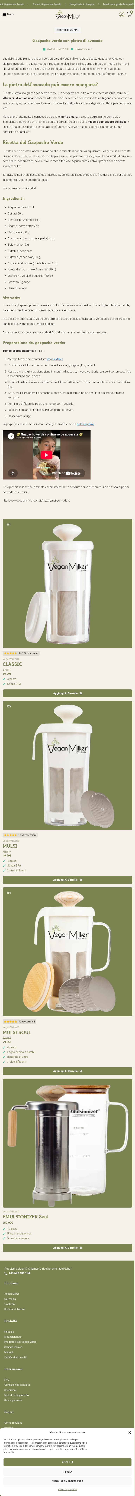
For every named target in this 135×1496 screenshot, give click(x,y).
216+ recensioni (27, 835)
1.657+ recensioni (28, 653)
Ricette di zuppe (67, 30)
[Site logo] (67, 14)
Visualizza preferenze (67, 1481)
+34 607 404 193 (19, 1273)
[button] (129, 1432)
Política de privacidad (67, 1489)
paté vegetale (85, 424)
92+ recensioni (27, 1021)
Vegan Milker (55, 359)
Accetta (67, 1462)
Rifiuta (67, 1471)
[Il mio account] (120, 14)
